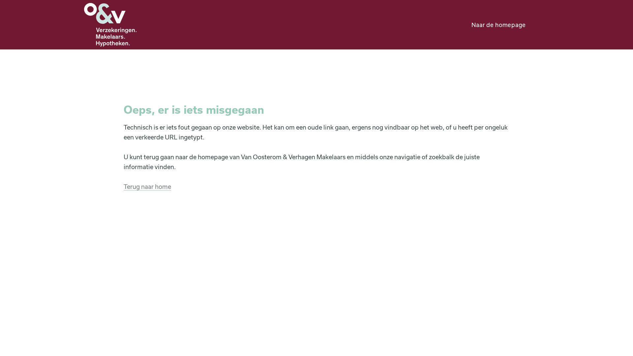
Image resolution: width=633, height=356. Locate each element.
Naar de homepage (498, 24)
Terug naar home (147, 186)
